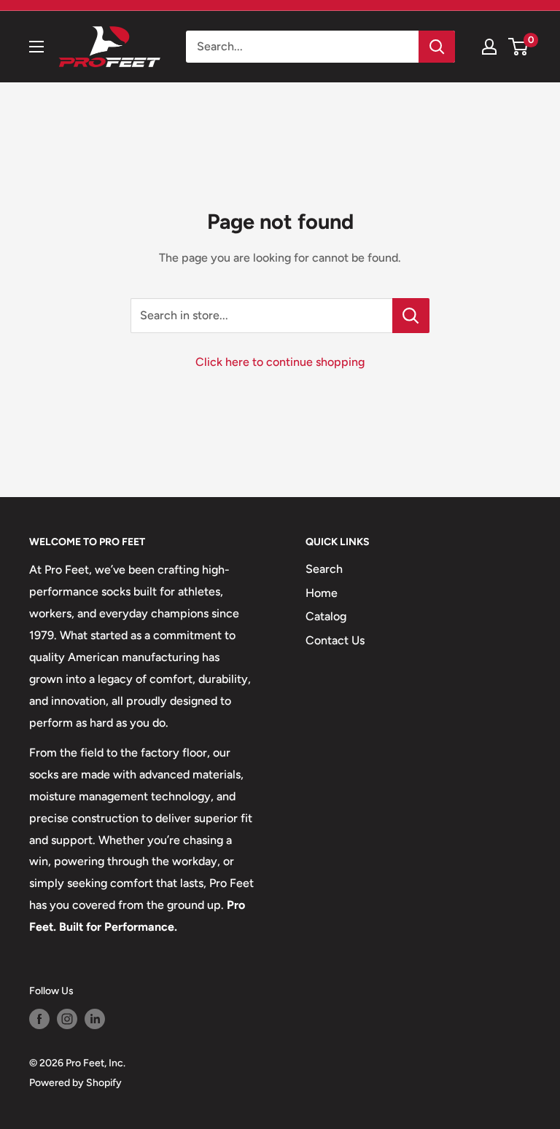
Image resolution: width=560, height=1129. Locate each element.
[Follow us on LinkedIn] (95, 1019)
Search (324, 569)
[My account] (489, 47)
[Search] (437, 47)
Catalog (326, 616)
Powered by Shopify (75, 1083)
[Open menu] (36, 46)
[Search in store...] (410, 315)
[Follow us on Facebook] (39, 1019)
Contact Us (335, 640)
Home (322, 593)
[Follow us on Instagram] (67, 1019)
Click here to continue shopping (280, 362)
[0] (519, 46)
